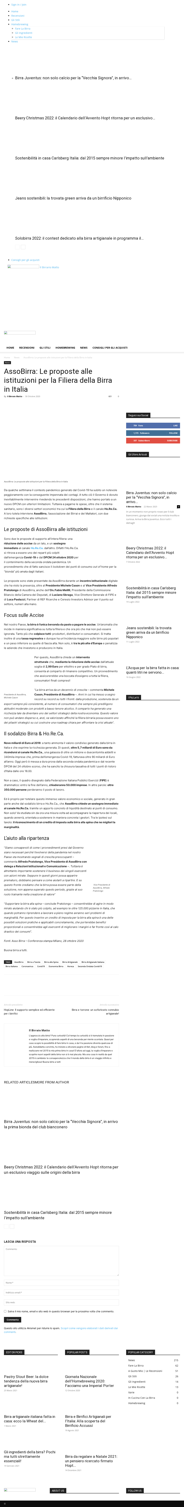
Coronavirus (27, 966)
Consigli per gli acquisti (25, 260)
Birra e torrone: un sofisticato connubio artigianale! (95, 1011)
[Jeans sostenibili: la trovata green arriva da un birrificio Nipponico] (89, 177)
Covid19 (41, 966)
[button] (175, 335)
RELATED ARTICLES (19, 1082)
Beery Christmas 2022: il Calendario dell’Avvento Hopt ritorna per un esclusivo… (85, 118)
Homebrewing (19, 24)
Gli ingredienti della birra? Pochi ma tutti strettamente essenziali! (29, 1456)
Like (175, 425)
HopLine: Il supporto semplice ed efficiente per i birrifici (29, 1011)
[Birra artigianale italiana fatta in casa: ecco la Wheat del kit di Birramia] (31, 1406)
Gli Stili (15, 20)
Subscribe (172, 440)
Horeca (70, 966)
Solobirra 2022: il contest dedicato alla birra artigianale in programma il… (79, 238)
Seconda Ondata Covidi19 (90, 966)
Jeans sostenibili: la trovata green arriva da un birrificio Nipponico (73, 198)
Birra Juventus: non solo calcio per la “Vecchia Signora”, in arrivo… (73, 78)
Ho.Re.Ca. (37, 548)
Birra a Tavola (33, 962)
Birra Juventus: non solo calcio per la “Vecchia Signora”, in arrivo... (151, 497)
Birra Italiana (12, 966)
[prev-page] (17, 247)
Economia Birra (56, 966)
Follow (173, 433)
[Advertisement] (92, 304)
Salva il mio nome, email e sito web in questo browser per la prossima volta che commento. (61, 1311)
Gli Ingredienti (23, 33)
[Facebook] (7, 404)
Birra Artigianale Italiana (93, 962)
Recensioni (17, 15)
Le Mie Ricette (23, 37)
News (14, 41)
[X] (15, 404)
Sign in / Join (18, 4)
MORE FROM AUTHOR (52, 1082)
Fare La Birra (22, 28)
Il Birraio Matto (14, 396)
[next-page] (23, 247)
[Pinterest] (24, 404)
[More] (41, 404)
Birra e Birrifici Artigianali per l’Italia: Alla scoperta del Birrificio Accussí (88, 1421)
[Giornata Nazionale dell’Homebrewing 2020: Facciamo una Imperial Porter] (92, 1366)
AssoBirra (18, 962)
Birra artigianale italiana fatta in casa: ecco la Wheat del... (29, 1418)
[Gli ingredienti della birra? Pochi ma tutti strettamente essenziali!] (31, 1441)
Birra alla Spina (51, 962)
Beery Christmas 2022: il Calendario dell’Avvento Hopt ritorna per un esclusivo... (150, 552)
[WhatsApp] (32, 404)
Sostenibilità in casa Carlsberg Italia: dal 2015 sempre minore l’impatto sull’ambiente (89, 158)
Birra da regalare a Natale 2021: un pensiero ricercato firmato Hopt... (91, 1461)
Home (14, 11)
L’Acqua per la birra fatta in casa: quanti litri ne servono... (152, 670)
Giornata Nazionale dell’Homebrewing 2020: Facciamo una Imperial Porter (89, 1381)
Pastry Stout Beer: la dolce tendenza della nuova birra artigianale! (26, 1381)
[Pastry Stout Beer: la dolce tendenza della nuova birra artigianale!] (31, 1366)
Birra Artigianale (70, 962)
